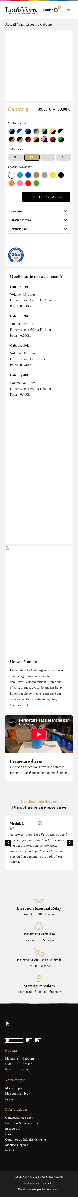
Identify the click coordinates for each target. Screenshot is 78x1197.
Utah (8, 1064)
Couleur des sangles (20, 167)
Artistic (27, 1064)
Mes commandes (16, 1093)
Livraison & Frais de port (22, 1123)
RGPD (9, 1150)
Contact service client (19, 1117)
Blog (8, 1134)
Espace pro (12, 1128)
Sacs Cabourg (27, 24)
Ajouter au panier (46, 196)
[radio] (11, 131)
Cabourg (28, 1058)
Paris (8, 1069)
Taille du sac (16, 149)
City (25, 1069)
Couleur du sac (17, 123)
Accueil (10, 24)
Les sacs (10, 1099)
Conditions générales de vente (25, 1139)
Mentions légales (16, 1145)
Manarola (11, 1058)
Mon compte (13, 1088)
